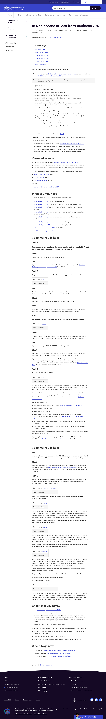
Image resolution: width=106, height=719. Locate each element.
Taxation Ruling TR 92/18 (41, 201)
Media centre (9, 681)
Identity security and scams (79, 687)
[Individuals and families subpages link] (26, 21)
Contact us (74, 684)
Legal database (10, 46)
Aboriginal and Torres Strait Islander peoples (51, 684)
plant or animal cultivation (42, 174)
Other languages (43, 691)
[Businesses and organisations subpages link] (26, 29)
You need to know (41, 49)
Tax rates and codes (11, 687)
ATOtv (38, 700)
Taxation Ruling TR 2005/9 (42, 225)
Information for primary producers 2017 (46, 187)
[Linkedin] (96, 699)
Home (19, 15)
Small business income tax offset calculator (56, 439)
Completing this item (41, 55)
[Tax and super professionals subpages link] (26, 36)
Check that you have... (42, 61)
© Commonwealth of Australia (23, 713)
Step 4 (44, 551)
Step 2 (44, 503)
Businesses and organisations (55, 15)
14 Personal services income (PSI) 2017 (72, 144)
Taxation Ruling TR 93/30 (42, 204)
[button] (57, 37)
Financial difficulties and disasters (81, 691)
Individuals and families (33, 15)
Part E (44, 377)
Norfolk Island (42, 687)
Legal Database (65, 2)
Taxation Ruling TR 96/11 (41, 212)
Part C (44, 279)
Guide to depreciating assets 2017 (44, 228)
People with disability (44, 681)
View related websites (40, 713)
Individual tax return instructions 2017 (50, 76)
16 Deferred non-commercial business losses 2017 (59, 650)
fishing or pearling (39, 177)
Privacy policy (27, 700)
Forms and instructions (12, 684)
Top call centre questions (79, 681)
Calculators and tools (11, 691)
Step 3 (44, 527)
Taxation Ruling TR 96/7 (41, 207)
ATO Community (53, 2)
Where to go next (40, 64)
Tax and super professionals (78, 15)
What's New (76, 2)
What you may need (41, 52)
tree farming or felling (40, 180)
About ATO (7, 700)
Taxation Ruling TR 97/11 (41, 217)
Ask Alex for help (88, 717)
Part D (62, 134)
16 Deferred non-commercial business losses (62, 74)
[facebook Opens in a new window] (91, 699)
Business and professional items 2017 (66, 162)
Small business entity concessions (44, 231)
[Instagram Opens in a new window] (100, 699)
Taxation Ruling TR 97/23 (41, 222)
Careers (17, 700)
